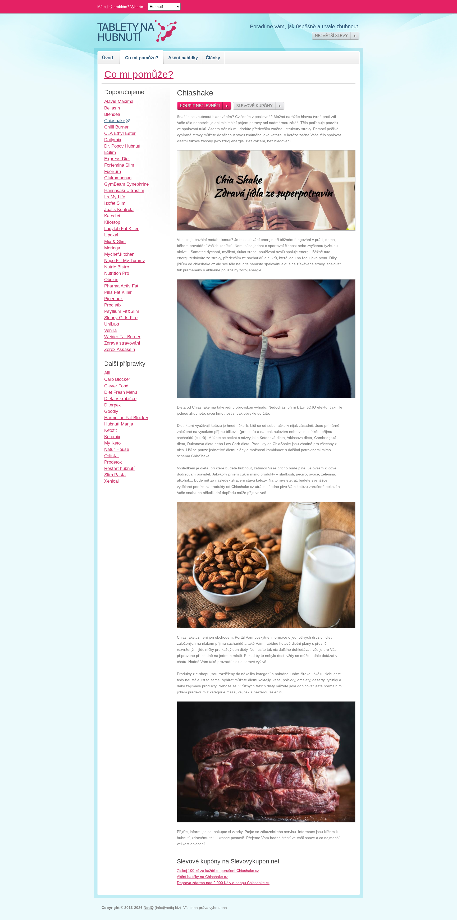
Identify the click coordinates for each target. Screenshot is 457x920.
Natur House (116, 449)
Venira (110, 330)
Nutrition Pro (116, 273)
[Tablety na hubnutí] (137, 40)
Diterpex (112, 405)
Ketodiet (112, 215)
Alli (107, 373)
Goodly (111, 411)
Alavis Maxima (118, 101)
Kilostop (112, 222)
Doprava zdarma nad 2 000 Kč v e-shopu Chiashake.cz (223, 883)
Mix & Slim (115, 241)
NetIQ (149, 907)
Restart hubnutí (119, 468)
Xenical (111, 481)
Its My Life (114, 196)
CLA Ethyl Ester (120, 133)
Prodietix (113, 305)
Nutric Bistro (116, 266)
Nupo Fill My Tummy (124, 260)
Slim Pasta (115, 474)
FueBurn (112, 171)
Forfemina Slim (119, 165)
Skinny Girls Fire (121, 317)
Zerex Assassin (119, 349)
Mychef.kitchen (119, 254)
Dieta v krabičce (120, 398)
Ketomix (112, 436)
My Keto (112, 443)
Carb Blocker (117, 379)
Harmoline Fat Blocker (126, 417)
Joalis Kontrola (119, 209)
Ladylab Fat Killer (121, 228)
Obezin (111, 279)
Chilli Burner (116, 127)
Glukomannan (117, 177)
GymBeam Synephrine (126, 184)
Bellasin (112, 108)
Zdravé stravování (122, 343)
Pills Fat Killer (118, 292)
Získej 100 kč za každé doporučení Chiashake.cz (218, 870)
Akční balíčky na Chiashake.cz (202, 877)
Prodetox (113, 462)
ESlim (110, 152)
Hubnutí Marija (118, 424)
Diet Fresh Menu (120, 392)
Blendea (112, 114)
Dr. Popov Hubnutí (122, 146)
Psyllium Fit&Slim (121, 311)
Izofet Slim (114, 203)
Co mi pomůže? (141, 57)
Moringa (112, 247)
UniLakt (111, 324)
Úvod (107, 57)
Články (213, 57)
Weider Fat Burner (122, 336)
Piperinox (113, 298)
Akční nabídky (183, 57)
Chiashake (114, 120)
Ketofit (110, 430)
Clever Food (116, 385)
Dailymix (112, 139)
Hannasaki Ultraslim (124, 190)
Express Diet (117, 158)
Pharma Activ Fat (121, 286)
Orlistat (111, 455)
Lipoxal (111, 234)
